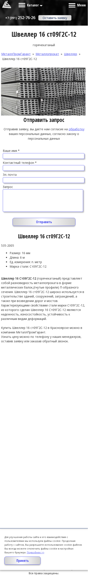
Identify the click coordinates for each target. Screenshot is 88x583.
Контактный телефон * (20, 163)
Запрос (8, 187)
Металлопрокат (47, 54)
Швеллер (70, 54)
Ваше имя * (11, 151)
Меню (81, 5)
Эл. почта (10, 175)
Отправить (44, 222)
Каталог (33, 5)
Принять (22, 560)
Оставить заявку (55, 18)
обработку (76, 129)
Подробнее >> (35, 552)
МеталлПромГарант (16, 54)
